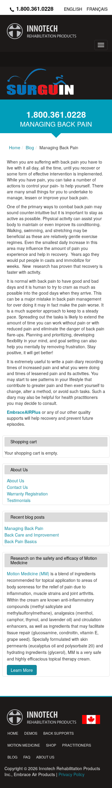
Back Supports (58, 733)
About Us (15, 481)
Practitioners (76, 744)
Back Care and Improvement (31, 535)
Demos (30, 733)
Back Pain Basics (20, 541)
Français (97, 9)
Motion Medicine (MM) (28, 573)
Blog (12, 756)
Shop (51, 744)
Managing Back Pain (23, 528)
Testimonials (18, 500)
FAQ (26, 756)
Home (12, 733)
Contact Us (17, 487)
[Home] (56, 31)
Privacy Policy (72, 774)
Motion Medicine (23, 744)
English (73, 9)
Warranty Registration (27, 494)
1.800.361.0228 (34, 9)
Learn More (22, 670)
